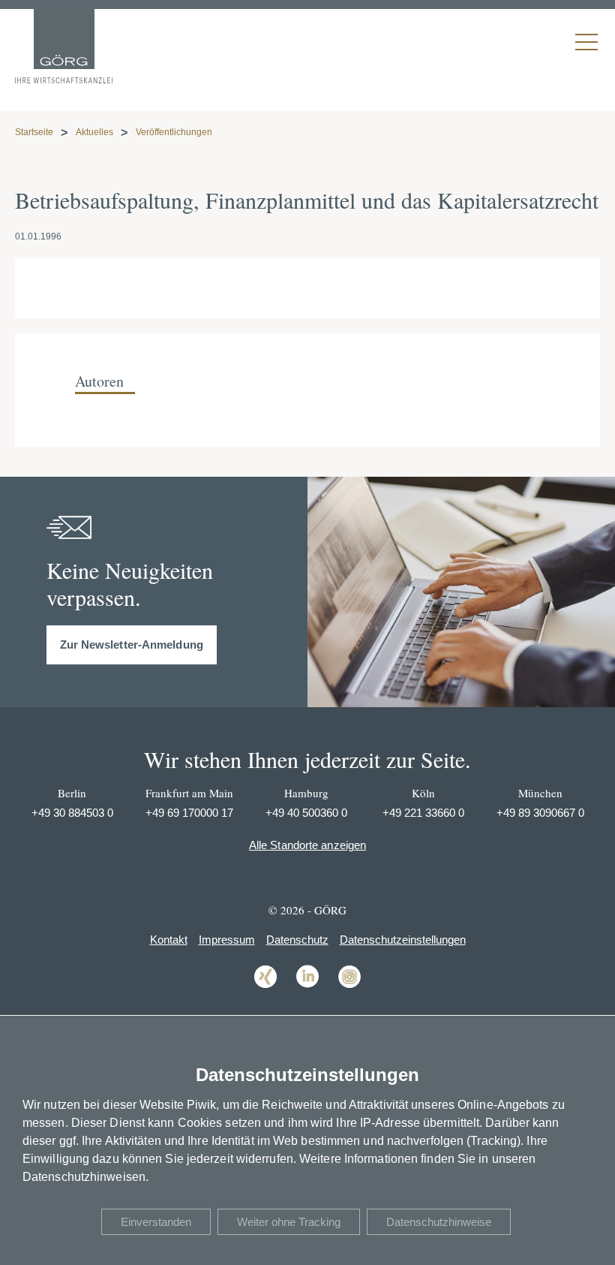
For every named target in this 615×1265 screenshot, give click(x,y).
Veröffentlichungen (174, 132)
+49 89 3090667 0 (540, 812)
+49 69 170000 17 (189, 812)
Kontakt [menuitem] (169, 939)
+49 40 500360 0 (306, 812)
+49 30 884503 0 (72, 812)
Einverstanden (156, 1221)
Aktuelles (94, 132)
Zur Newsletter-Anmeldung (131, 644)
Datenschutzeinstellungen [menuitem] (403, 939)
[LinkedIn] (307, 986)
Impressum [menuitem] (227, 939)
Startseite (34, 132)
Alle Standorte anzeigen (307, 845)
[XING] (265, 986)
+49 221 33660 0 (423, 812)
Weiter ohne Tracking (288, 1221)
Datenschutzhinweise (438, 1221)
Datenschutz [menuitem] (297, 939)
